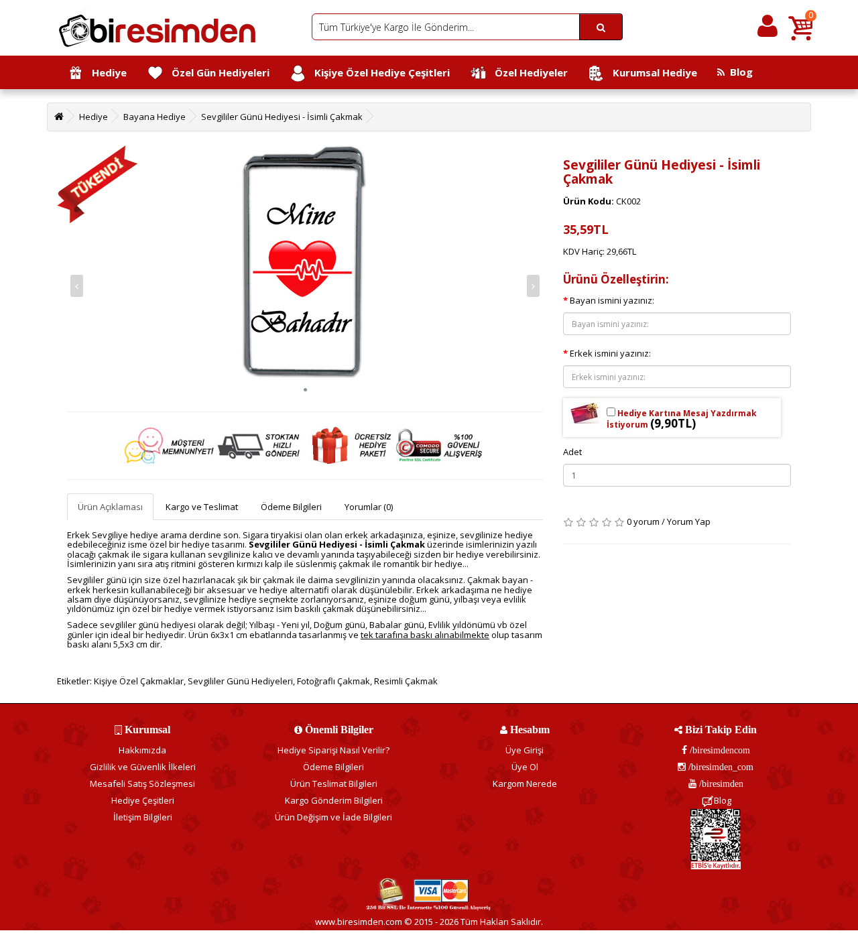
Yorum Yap (689, 521)
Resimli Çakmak (406, 681)
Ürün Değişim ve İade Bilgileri (333, 817)
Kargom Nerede (525, 783)
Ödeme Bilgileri (291, 507)
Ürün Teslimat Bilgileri (333, 783)
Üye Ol (524, 767)
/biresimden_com (719, 766)
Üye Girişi (524, 750)
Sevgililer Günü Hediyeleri (240, 681)
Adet (572, 452)
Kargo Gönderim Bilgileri (334, 800)
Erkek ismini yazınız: (610, 353)
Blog (739, 71)
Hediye (105, 72)
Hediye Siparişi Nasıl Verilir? (333, 750)
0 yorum (643, 521)
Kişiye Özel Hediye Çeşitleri (378, 72)
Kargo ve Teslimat (202, 507)
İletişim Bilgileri (142, 817)
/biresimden (719, 783)
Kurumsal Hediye (651, 72)
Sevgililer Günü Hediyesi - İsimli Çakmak (282, 117)
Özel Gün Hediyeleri (216, 72)
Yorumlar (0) (369, 507)
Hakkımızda (142, 750)
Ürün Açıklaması (110, 507)
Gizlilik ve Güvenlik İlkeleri (143, 767)
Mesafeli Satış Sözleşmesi (142, 783)
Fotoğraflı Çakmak (333, 681)
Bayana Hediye (154, 117)
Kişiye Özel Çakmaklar (139, 681)
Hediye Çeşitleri (142, 800)
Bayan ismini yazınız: (612, 300)
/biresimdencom (718, 750)
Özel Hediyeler (527, 72)
